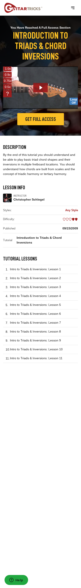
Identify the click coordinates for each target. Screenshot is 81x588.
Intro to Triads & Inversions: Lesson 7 (35, 322)
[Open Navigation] (73, 8)
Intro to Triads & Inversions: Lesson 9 (35, 340)
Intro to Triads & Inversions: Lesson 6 (35, 313)
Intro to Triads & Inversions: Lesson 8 (35, 331)
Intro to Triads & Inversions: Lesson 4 (35, 296)
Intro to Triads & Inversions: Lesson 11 (36, 358)
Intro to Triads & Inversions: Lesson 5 (35, 304)
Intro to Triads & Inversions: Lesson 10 (36, 349)
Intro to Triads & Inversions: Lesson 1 (35, 269)
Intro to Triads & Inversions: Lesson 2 (35, 278)
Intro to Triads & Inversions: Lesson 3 (35, 287)
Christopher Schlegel (28, 199)
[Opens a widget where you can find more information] (16, 580)
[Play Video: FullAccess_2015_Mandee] (40, 87)
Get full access (40, 119)
